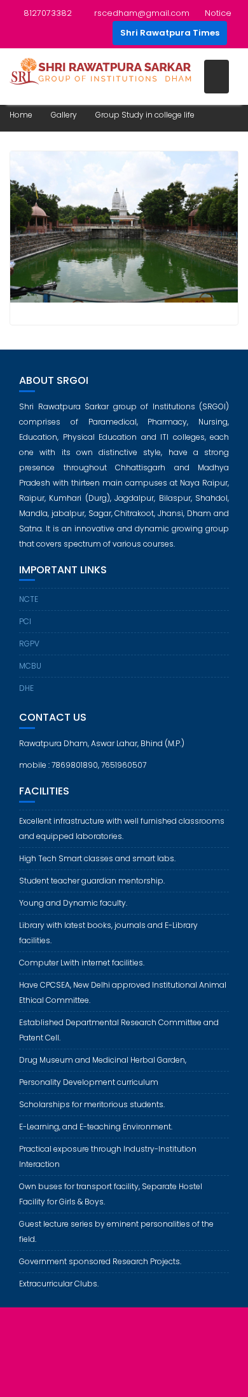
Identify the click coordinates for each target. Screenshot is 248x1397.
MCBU (30, 665)
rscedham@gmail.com (141, 13)
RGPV (29, 643)
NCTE (28, 599)
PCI (25, 621)
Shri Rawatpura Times (169, 33)
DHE (26, 688)
